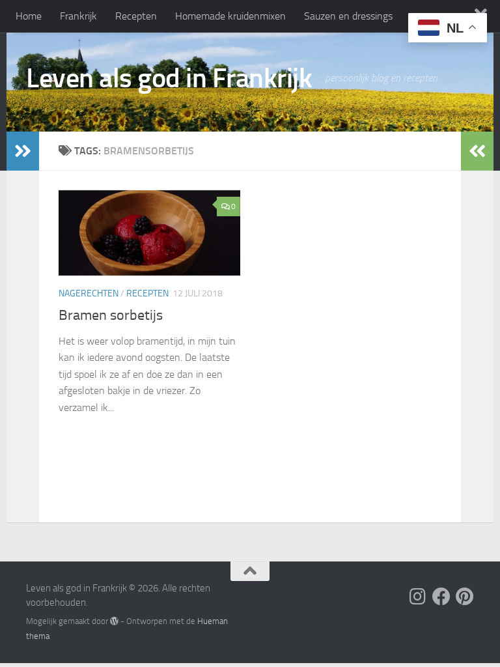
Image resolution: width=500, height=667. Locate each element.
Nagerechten (88, 293)
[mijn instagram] (418, 597)
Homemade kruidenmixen (230, 16)
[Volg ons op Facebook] (441, 597)
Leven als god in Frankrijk (169, 78)
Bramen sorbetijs (111, 315)
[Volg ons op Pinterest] (465, 597)
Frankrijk (78, 16)
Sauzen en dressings (348, 16)
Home (29, 16)
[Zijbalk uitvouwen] (23, 151)
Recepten (136, 16)
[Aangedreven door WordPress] (114, 621)
